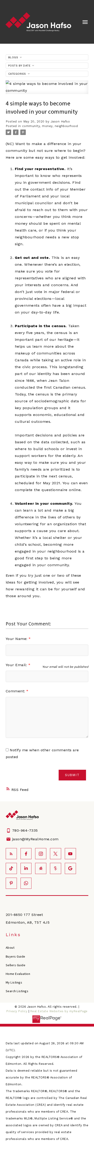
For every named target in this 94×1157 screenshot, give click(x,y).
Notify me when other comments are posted (42, 753)
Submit (72, 775)
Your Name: (17, 639)
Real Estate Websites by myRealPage (59, 1011)
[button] (11, 853)
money (47, 126)
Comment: (16, 691)
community (31, 126)
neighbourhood (66, 126)
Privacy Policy (16, 1011)
